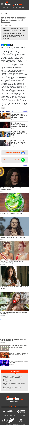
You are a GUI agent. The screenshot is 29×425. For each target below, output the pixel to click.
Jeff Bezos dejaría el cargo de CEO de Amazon (13, 380)
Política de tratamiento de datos (14, 404)
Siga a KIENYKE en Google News (12, 152)
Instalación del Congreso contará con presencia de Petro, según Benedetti (13, 377)
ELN (3, 108)
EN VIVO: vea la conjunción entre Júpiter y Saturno (14, 384)
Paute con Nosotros (14, 407)
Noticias (4, 13)
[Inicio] (14, 4)
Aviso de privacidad (14, 401)
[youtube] (20, 7)
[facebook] (23, 7)
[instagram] (10, 7)
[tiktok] (7, 7)
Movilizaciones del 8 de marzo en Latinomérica (12, 387)
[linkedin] (16, 7)
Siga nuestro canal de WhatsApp (12, 160)
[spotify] (4, 7)
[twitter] (13, 7)
